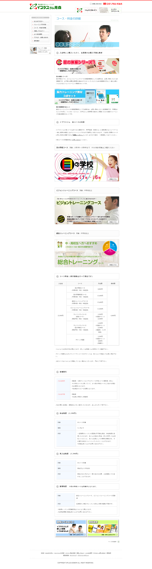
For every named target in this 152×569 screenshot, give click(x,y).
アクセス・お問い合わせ (99, 553)
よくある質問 (88, 553)
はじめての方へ (49, 553)
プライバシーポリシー (83, 555)
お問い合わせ (76, 140)
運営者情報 (66, 555)
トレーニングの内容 (59, 553)
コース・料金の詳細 (70, 553)
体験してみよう (80, 553)
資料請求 (109, 553)
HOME (42, 553)
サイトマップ (73, 555)
